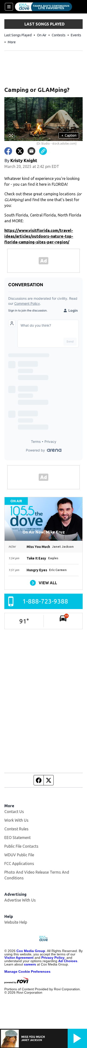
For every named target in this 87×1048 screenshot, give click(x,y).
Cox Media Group (30, 951)
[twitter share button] (20, 151)
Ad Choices (67, 961)
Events (76, 35)
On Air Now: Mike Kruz (43, 532)
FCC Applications (19, 863)
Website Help (15, 922)
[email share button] (31, 151)
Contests (58, 35)
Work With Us (16, 820)
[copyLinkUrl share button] (43, 151)
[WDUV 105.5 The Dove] (43, 7)
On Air (41, 35)
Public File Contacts (21, 846)
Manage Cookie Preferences (27, 971)
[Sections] (9, 7)
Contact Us (14, 811)
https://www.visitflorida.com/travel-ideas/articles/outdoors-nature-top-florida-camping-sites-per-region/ (38, 236)
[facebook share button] (8, 151)
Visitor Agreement (19, 957)
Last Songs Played (18, 35)
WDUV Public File (19, 855)
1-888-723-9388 (45, 601)
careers (30, 964)
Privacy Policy (53, 957)
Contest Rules (16, 829)
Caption (68, 135)
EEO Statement (17, 837)
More (12, 42)
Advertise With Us (20, 900)
